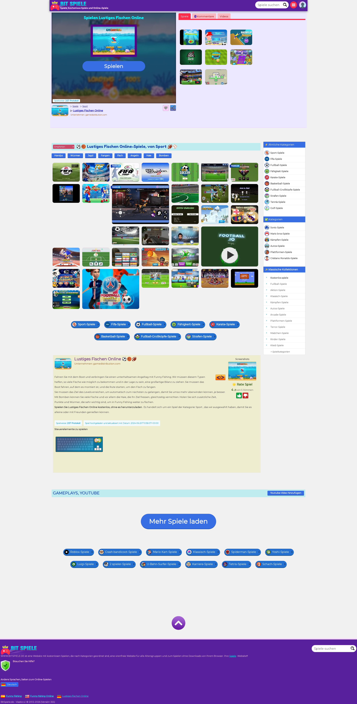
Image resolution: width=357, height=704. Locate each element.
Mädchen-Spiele (279, 333)
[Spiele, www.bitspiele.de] (69, 5)
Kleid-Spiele (277, 345)
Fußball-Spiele (278, 165)
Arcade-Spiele (278, 314)
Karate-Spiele (277, 177)
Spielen (113, 66)
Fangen (105, 155)
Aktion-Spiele (277, 290)
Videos (224, 16)
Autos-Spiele (277, 246)
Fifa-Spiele (276, 159)
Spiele (184, 16)
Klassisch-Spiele (279, 296)
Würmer (75, 155)
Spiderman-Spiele (243, 552)
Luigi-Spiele (85, 564)
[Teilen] (173, 108)
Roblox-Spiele (79, 552)
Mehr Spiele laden (178, 521)
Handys (58, 155)
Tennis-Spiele (277, 202)
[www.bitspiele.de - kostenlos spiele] (19, 650)
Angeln (135, 155)
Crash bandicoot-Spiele (121, 552)
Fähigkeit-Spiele (279, 171)
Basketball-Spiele (280, 183)
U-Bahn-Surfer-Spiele (161, 564)
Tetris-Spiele (237, 564)
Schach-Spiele (272, 564)
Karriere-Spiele (202, 564)
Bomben (164, 155)
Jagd (90, 155)
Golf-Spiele (276, 208)
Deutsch (12, 684)
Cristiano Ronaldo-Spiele (284, 258)
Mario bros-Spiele (280, 233)
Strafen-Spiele (278, 196)
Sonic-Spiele (277, 227)
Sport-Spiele (277, 153)
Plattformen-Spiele (281, 252)
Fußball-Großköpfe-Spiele (285, 189)
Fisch (120, 155)
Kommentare (204, 16)
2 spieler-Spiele (120, 564)
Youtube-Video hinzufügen (285, 493)
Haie (148, 155)
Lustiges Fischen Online (75, 696)
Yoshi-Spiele (280, 552)
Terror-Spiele (277, 327)
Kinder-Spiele (277, 339)
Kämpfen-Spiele (279, 240)
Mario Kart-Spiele (165, 552)
